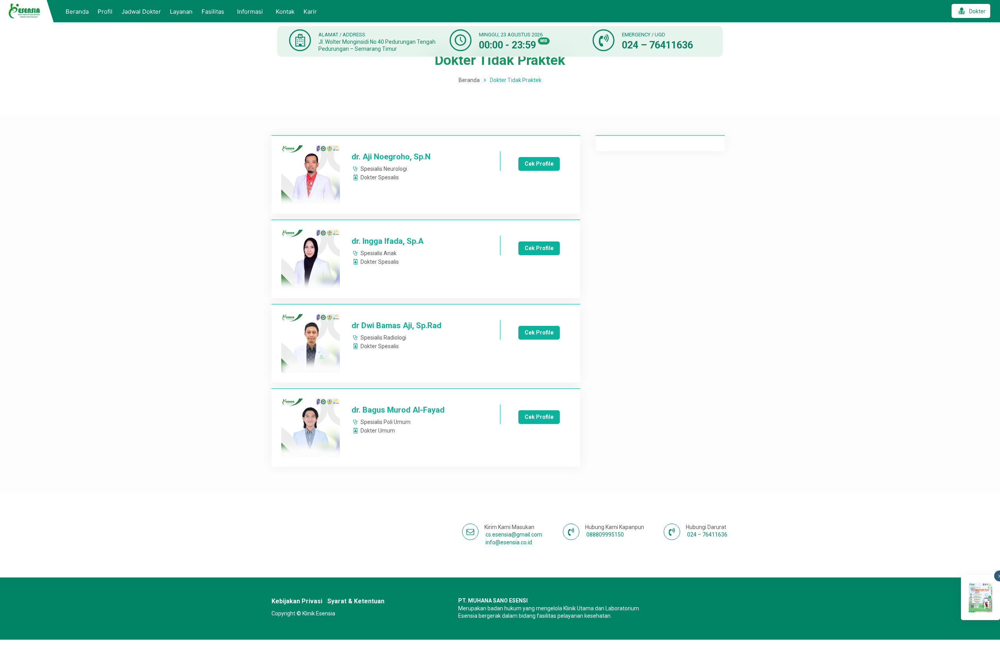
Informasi (250, 11)
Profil (105, 11)
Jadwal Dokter (141, 11)
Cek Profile (539, 164)
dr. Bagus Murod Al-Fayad (398, 410)
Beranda (77, 11)
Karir (310, 11)
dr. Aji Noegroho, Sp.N (391, 156)
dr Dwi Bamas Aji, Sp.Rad (396, 325)
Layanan (181, 11)
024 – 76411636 (657, 45)
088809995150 (605, 534)
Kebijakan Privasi (296, 601)
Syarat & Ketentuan (355, 601)
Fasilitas (213, 11)
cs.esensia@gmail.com (514, 534)
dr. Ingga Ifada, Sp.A (387, 241)
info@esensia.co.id (509, 542)
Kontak (285, 11)
